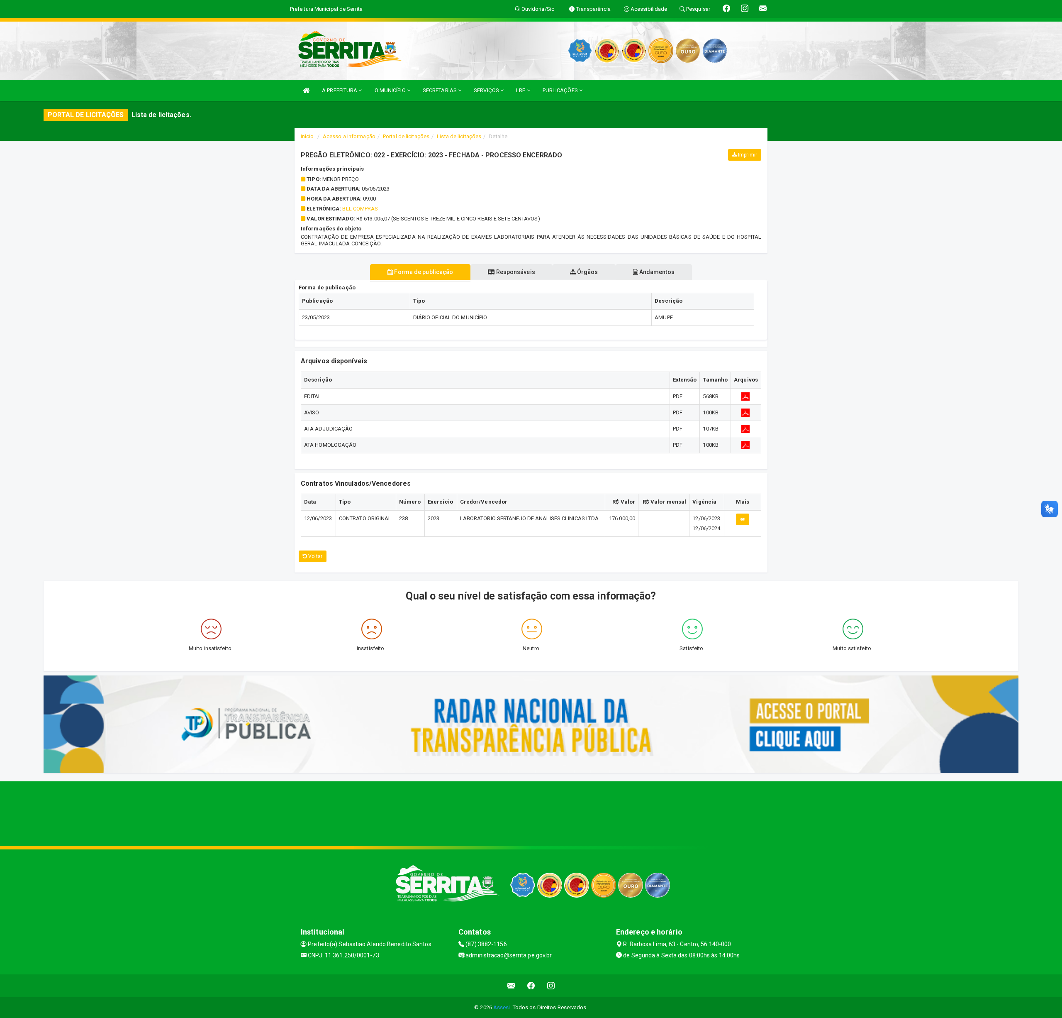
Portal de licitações (406, 136)
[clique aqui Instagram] (551, 986)
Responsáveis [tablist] (514, 272)
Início (307, 136)
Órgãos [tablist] (587, 272)
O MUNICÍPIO (391, 90)
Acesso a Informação (349, 136)
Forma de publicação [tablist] (423, 272)
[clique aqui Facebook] (531, 986)
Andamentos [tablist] (656, 272)
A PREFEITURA (340, 90)
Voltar (314, 556)
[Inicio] (306, 90)
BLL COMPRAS (360, 209)
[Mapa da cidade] (531, 812)
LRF (521, 90)
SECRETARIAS (440, 90)
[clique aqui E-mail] (511, 986)
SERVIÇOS (487, 90)
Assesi (501, 1007)
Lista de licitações (459, 136)
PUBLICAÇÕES (561, 90)
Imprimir (747, 155)
